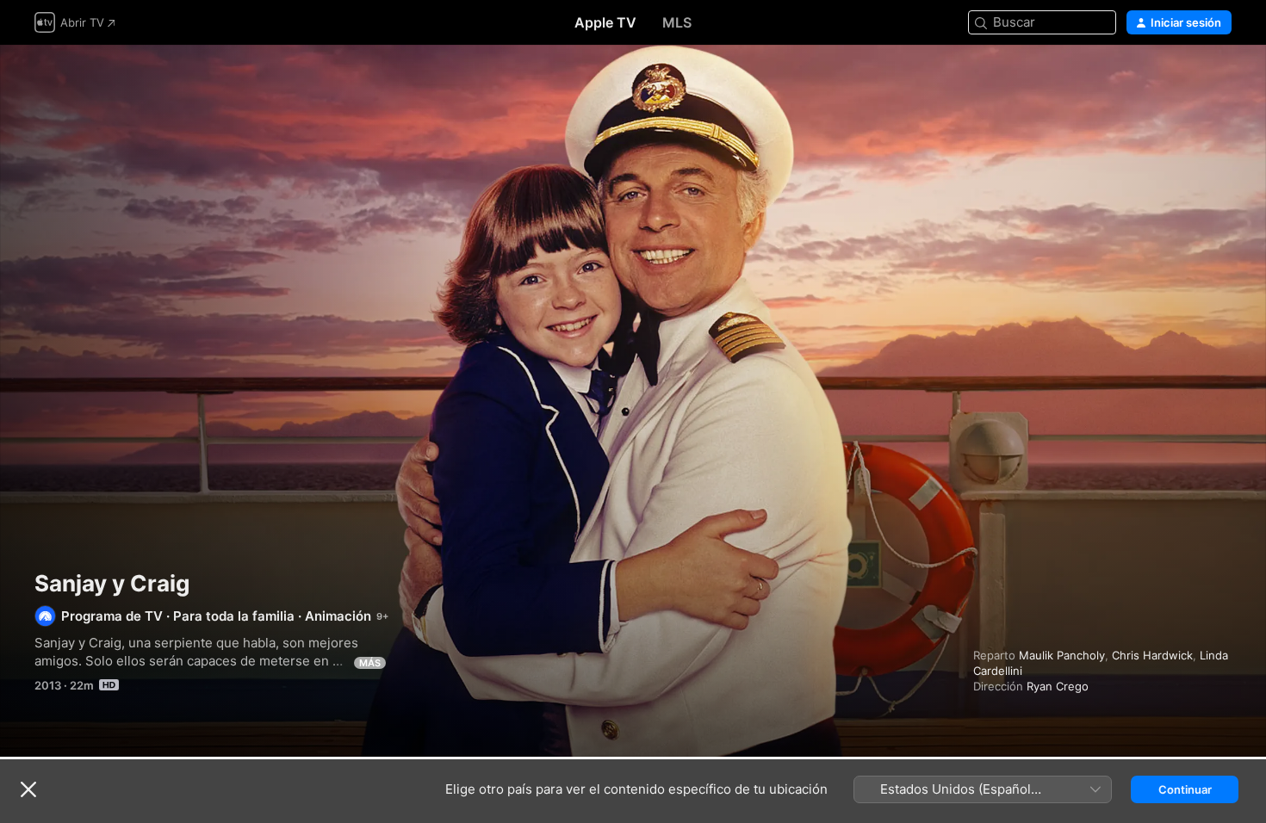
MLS (677, 22)
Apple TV (605, 22)
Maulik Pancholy (1062, 655)
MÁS (370, 663)
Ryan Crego (1058, 686)
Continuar (1185, 789)
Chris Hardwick (1152, 655)
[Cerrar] (28, 789)
